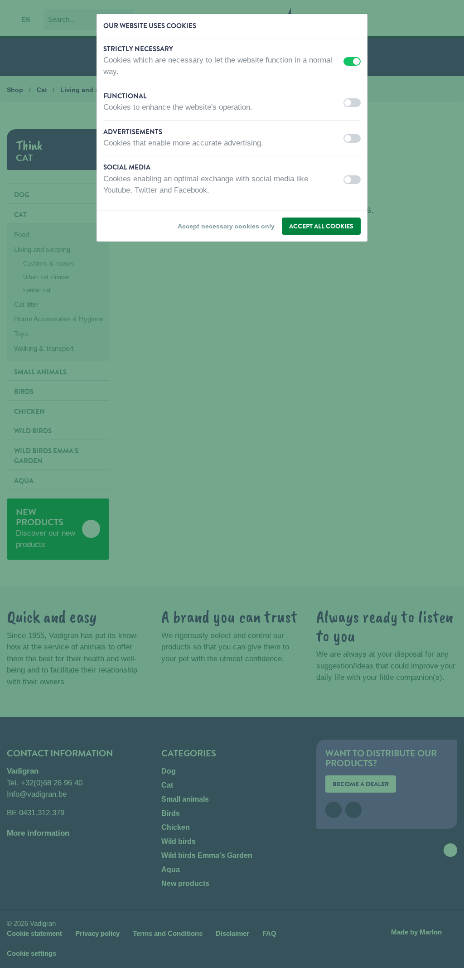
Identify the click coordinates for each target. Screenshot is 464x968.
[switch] (352, 61)
